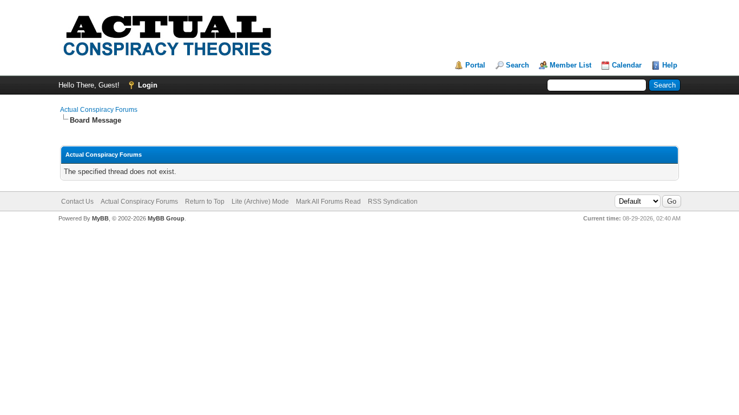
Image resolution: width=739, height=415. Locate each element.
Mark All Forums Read (328, 201)
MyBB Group (166, 218)
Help (669, 65)
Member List (570, 65)
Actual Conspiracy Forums (98, 109)
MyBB (100, 218)
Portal (475, 65)
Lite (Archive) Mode (260, 201)
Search (517, 65)
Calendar (627, 65)
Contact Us (77, 201)
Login (147, 85)
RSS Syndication (393, 201)
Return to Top (205, 201)
